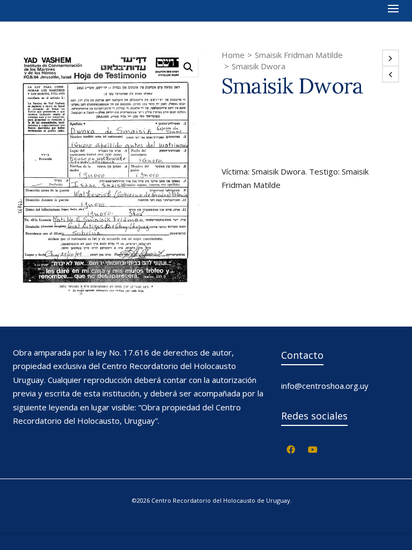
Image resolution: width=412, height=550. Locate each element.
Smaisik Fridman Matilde (299, 54)
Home (233, 54)
